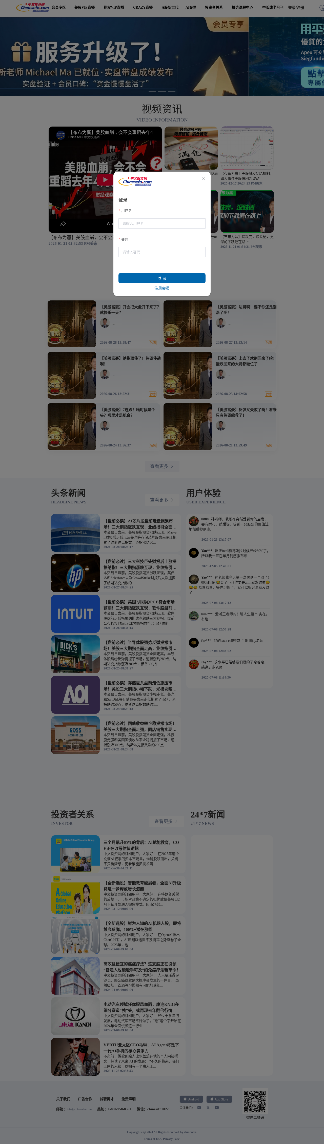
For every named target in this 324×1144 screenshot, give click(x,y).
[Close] (203, 179)
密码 (124, 239)
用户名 (126, 211)
